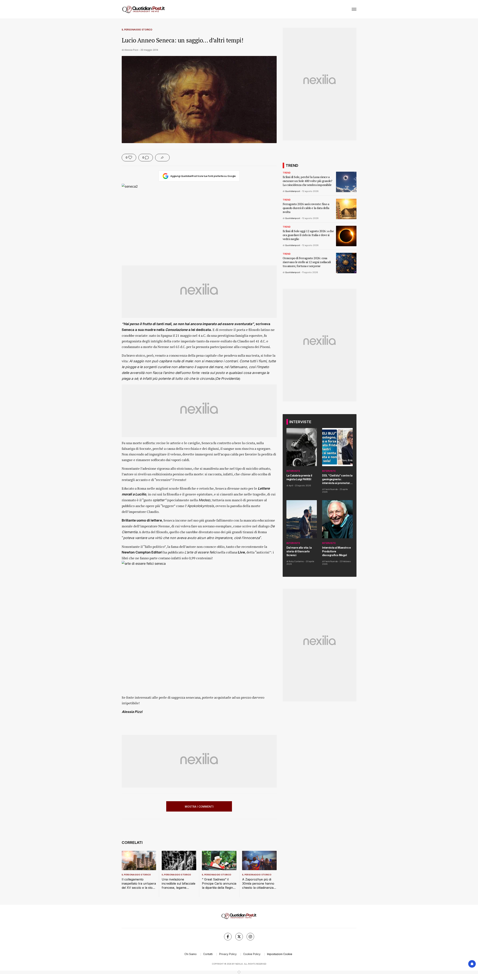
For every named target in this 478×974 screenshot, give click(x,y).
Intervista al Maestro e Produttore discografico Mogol (336, 551)
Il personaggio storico (137, 29)
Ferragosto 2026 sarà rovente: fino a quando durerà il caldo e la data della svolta (306, 208)
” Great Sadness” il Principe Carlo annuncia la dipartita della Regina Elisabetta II (219, 883)
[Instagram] (250, 936)
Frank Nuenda (331, 489)
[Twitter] (239, 936)
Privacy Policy (228, 954)
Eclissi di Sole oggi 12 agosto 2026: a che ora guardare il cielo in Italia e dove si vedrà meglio (308, 235)
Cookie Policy (252, 954)
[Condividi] (162, 157)
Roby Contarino (296, 561)
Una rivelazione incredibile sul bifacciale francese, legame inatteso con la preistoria (178, 883)
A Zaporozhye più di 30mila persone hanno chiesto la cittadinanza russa (258, 883)
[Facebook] (228, 936)
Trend (287, 172)
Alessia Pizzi (131, 49)
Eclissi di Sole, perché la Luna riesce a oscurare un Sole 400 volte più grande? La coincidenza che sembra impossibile (307, 181)
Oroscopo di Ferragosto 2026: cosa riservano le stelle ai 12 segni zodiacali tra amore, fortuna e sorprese (307, 262)
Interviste (293, 471)
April (291, 485)
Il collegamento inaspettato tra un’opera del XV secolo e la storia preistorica (139, 883)
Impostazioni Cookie (279, 954)
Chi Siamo (190, 954)
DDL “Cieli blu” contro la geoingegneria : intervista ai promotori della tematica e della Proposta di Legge (337, 479)
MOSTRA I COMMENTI (199, 806)
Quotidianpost (292, 191)
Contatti (208, 954)
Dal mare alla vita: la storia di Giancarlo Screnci (299, 551)
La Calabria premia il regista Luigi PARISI (299, 477)
